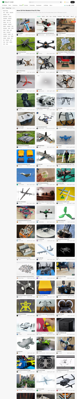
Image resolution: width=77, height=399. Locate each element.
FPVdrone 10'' (39, 89)
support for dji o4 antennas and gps (23, 370)
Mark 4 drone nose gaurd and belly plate (24, 295)
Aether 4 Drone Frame (21, 70)
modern (11, 42)
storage (4, 38)
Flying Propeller (20, 33)
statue (4, 32)
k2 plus (10, 16)
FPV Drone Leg (59, 108)
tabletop (8, 38)
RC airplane (19, 183)
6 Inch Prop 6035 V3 (21, 89)
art (10, 22)
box (9, 36)
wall (4, 44)
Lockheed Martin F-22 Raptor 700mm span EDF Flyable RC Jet (66, 52)
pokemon (4, 14)
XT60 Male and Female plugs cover (23, 164)
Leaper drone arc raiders (61, 276)
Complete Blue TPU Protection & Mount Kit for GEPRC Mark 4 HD (65, 295)
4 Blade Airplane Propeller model (63, 201)
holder (4, 20)
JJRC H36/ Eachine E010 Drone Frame (24, 220)
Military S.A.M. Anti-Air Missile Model (64, 70)
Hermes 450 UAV (40, 257)
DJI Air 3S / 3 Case (20, 126)
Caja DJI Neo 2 (19, 108)
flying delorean (19, 351)
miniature (9, 24)
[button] (73, 5)
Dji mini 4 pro (59, 388)
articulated (5, 18)
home (12, 28)
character (4, 34)
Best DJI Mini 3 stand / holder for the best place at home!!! (46, 314)
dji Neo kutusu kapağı (41, 370)
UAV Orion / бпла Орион (21, 201)
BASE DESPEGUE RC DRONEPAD (23, 145)
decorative (5, 28)
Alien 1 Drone (39, 351)
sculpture (8, 26)
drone (38, 220)
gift (10, 30)
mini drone (19, 239)
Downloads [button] (38, 5)
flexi (4, 12)
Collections (15, 5)
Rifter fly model (39, 164)
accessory (8, 32)
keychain (9, 18)
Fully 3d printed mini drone (42, 126)
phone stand (5, 16)
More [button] (51, 5)
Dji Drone (18, 332)
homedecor (5, 36)
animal (8, 30)
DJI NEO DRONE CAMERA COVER (43, 108)
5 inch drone (59, 351)
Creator (20, 5)
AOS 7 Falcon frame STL (61, 33)
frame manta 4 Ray (60, 183)
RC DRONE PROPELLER (61, 220)
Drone (58, 257)
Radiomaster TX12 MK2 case (42, 295)
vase (4, 42)
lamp (7, 44)
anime (4, 30)
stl (12, 34)
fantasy (4, 22)
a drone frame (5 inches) (21, 314)
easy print (11, 12)
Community (32, 5)
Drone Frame (59, 145)
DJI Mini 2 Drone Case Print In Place (23, 257)
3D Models (4, 5)
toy (7, 22)
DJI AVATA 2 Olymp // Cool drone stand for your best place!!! (46, 201)
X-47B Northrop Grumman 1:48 (63, 370)
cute (12, 26)
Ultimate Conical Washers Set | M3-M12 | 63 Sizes (25, 276)
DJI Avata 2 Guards (60, 314)
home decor (9, 20)
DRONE (38, 276)
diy (3, 40)
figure (9, 28)
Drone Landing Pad (40, 239)
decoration (5, 24)
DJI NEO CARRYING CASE (61, 332)
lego (8, 14)
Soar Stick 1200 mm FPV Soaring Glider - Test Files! (65, 164)
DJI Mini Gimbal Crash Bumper (42, 183)
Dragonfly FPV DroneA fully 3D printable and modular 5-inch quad (45, 33)
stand (7, 42)
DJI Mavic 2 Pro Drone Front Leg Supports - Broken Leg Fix (45, 332)
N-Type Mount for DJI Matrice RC (63, 239)
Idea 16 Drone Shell (40, 388)
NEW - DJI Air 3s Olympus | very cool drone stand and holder (65, 127)
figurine (4, 26)
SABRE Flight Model (40, 145)
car (11, 38)
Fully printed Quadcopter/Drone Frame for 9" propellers (65, 89)
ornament (7, 40)
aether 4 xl (39, 70)
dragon (7, 12)
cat (10, 40)
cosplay (9, 34)
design (12, 36)
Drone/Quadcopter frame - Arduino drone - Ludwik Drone (25, 389)
